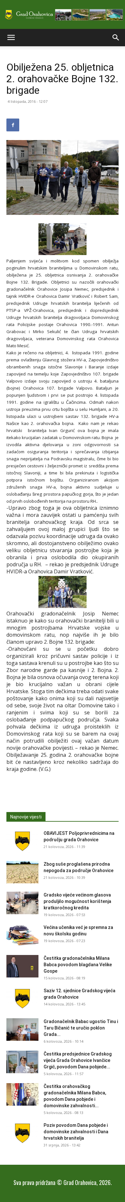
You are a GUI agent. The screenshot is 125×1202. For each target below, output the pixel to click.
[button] (11, 37)
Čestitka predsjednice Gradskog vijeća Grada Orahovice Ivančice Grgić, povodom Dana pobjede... (78, 1060)
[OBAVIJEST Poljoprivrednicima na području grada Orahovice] (22, 841)
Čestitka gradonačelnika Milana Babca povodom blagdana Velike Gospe (78, 965)
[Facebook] (12, 125)
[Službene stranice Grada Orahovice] (62, 15)
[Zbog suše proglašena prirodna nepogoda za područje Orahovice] (22, 872)
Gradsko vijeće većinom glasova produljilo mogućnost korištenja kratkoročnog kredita (77, 901)
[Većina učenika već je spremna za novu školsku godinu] (22, 935)
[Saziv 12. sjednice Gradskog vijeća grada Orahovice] (22, 998)
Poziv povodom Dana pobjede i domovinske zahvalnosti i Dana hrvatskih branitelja (76, 1132)
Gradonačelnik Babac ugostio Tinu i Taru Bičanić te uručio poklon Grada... (81, 1028)
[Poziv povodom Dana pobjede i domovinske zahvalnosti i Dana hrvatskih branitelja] (22, 1133)
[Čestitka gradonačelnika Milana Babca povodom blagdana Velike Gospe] (22, 966)
